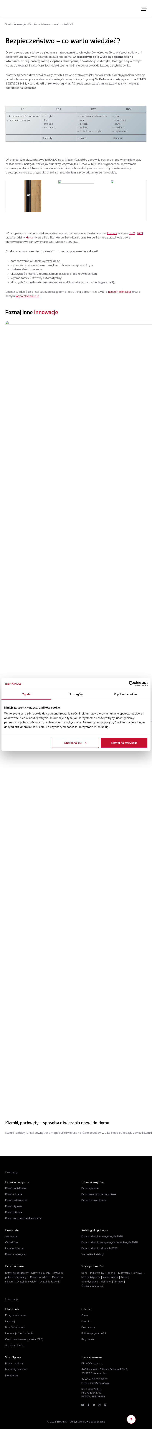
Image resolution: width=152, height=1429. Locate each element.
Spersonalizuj (73, 742)
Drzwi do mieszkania (93, 1200)
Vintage (118, 1281)
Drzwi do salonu (39, 1277)
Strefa (15, 1345)
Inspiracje (10, 1321)
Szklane (106, 1281)
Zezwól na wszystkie (124, 742)
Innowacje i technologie (19, 1333)
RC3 (140, 233)
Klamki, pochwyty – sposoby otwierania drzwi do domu (57, 1123)
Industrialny (97, 1273)
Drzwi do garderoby (17, 1273)
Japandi (111, 1273)
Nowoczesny (110, 1277)
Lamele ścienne (14, 1248)
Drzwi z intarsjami (15, 1254)
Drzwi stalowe (90, 1188)
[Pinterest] (105, 1405)
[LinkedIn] (94, 1405)
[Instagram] (99, 1405)
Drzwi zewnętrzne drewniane (98, 1194)
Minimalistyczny (90, 1277)
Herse (30, 238)
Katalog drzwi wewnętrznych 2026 (102, 1236)
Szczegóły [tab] (76, 694)
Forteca (112, 233)
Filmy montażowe (15, 1315)
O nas (84, 1315)
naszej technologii (119, 292)
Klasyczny (124, 1273)
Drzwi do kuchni (40, 1273)
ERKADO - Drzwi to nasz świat (22, 8)
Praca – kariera (14, 1363)
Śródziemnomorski (92, 1286)
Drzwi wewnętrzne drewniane (23, 1218)
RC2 (132, 233)
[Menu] (144, 8)
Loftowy (137, 1273)
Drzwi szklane (13, 1194)
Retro (123, 1277)
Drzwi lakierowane (16, 1200)
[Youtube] (82, 1405)
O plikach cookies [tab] (125, 694)
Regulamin (87, 1339)
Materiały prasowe (16, 1369)
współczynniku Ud (27, 296)
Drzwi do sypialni (27, 1281)
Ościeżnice (11, 1242)
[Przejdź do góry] (131, 1419)
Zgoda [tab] (26, 694)
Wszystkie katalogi (92, 1254)
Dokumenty (88, 1327)
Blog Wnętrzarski (15, 1327)
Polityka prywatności (93, 1333)
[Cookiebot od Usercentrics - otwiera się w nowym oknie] (131, 683)
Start (8, 24)
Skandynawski (89, 1281)
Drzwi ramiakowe (15, 1188)
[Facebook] (88, 1405)
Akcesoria (11, 1236)
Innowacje (20, 24)
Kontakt (85, 1321)
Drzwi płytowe (13, 1206)
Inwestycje (11, 1375)
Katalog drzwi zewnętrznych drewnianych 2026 (109, 1242)
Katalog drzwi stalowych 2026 (99, 1248)
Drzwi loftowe (13, 1212)
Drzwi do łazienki (50, 1281)
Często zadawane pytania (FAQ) (24, 1339)
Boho (84, 1273)
